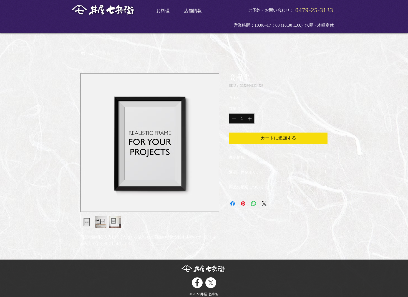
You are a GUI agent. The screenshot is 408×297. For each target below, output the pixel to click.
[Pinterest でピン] (243, 203)
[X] (210, 282)
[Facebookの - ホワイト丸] (197, 282)
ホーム (87, 53)
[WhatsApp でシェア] (253, 203)
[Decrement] (233, 118)
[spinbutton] (242, 118)
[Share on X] (264, 203)
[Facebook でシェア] (232, 203)
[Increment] (250, 118)
